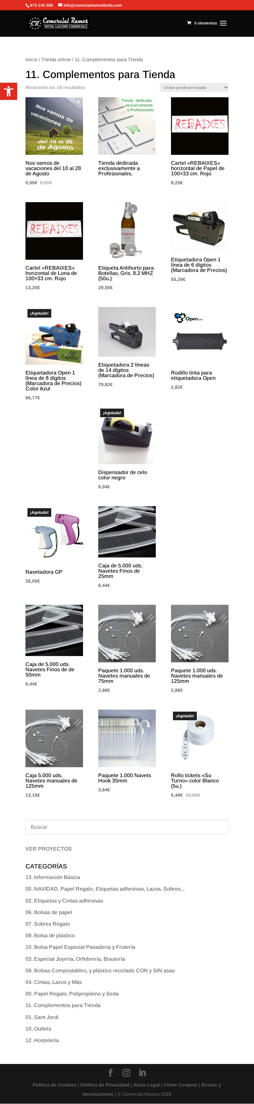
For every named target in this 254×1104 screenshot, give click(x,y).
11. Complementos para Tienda (63, 1005)
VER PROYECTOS (48, 849)
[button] (8, 91)
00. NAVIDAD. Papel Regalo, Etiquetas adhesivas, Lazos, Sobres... (105, 889)
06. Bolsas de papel (48, 912)
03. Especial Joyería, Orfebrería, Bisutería (75, 959)
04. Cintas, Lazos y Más (53, 982)
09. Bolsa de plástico (50, 935)
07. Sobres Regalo (47, 924)
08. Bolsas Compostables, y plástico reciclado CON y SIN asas (100, 970)
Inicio (31, 59)
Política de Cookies (54, 1084)
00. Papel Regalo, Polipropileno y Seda (72, 993)
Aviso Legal (146, 1084)
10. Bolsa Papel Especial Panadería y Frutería (80, 947)
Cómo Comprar (180, 1084)
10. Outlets (38, 1029)
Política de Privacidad (104, 1084)
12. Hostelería (42, 1040)
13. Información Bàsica (52, 877)
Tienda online (56, 59)
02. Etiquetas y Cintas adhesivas (64, 901)
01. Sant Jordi (42, 1017)
